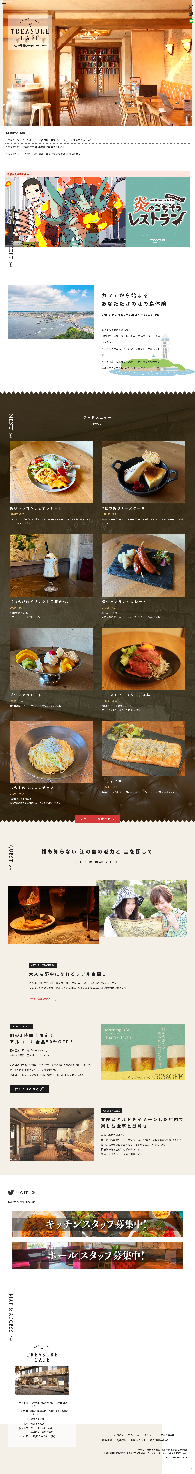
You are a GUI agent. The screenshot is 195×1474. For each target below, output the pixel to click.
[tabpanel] (97, 63)
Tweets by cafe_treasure (21, 1202)
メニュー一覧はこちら (97, 819)
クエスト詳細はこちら (39, 999)
